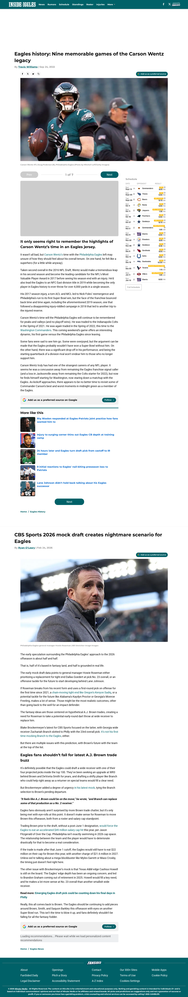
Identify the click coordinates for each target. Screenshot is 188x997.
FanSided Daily (29, 975)
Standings (77, 4)
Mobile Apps (159, 969)
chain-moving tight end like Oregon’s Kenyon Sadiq (81, 692)
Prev (29, 174)
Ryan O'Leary (26, 547)
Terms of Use (128, 975)
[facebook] (163, 4)
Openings (57, 969)
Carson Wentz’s (53, 254)
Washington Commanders (35, 330)
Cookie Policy (159, 975)
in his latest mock (84, 787)
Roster (89, 4)
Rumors (52, 4)
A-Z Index (97, 980)
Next (109, 174)
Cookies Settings (130, 980)
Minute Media (21, 989)
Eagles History (37, 511)
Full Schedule (133, 287)
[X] (169, 4)
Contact (96, 969)
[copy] (38, 74)
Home (23, 511)
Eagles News (37, 949)
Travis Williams (28, 66)
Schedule (64, 4)
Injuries (100, 4)
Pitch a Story (59, 975)
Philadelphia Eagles (90, 254)
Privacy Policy (100, 975)
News (42, 4)
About (24, 969)
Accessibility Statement (66, 980)
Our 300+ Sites (128, 969)
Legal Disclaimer (30, 980)
